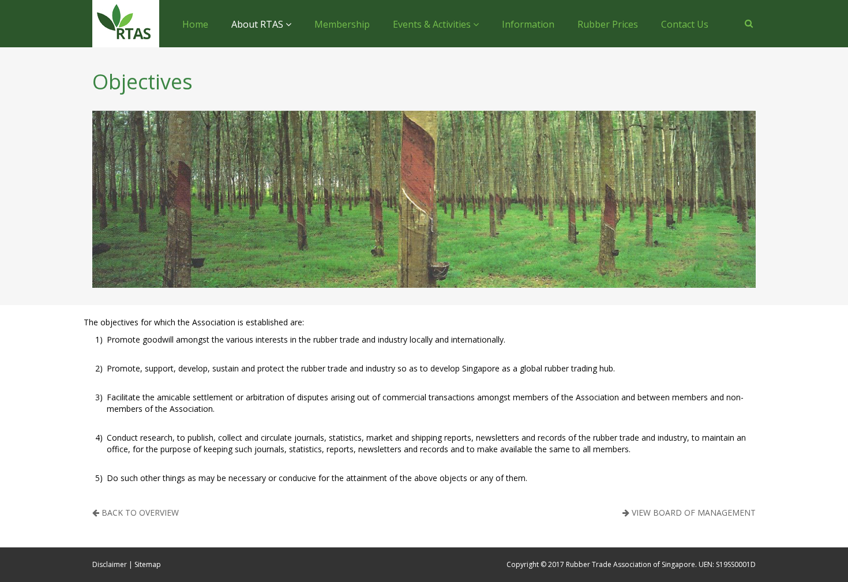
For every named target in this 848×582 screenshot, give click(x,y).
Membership (342, 24)
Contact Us (684, 24)
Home (195, 24)
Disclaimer (109, 564)
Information (528, 24)
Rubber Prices (607, 24)
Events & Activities (433, 24)
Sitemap (147, 564)
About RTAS (258, 24)
